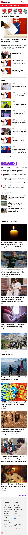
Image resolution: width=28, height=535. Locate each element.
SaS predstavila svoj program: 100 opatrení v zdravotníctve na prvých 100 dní (19, 104)
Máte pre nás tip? (7, 530)
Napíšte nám (6, 513)
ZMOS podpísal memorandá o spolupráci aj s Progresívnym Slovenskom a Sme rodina (19, 122)
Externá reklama (17, 507)
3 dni (16, 167)
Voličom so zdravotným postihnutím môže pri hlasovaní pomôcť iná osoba (18, 62)
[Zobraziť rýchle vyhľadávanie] (23, 5)
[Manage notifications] (2, 533)
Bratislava (5, 5)
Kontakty (6, 517)
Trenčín (15, 5)
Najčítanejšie (5, 167)
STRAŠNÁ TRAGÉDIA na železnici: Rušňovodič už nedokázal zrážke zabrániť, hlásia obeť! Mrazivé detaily (14, 187)
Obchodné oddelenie (8, 524)
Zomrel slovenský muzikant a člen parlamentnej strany (14, 182)
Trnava (10, 5)
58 (17, 156)
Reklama (16, 502)
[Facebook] (15, 518)
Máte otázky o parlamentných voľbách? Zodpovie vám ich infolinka (13, 40)
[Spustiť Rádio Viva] (8, 162)
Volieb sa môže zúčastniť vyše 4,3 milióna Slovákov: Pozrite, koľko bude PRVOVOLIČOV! (19, 131)
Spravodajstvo (6, 520)
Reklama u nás (17, 505)
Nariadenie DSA (7, 515)
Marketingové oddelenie (8, 528)
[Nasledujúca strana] (20, 156)
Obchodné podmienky (18, 509)
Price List (15, 513)
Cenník (15, 511)
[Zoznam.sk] (17, 528)
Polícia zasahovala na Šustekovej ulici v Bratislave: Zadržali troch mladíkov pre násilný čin (17, 197)
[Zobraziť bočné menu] (26, 5)
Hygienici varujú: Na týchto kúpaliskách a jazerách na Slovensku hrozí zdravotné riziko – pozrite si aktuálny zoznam (17, 204)
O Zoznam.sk (6, 502)
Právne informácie (7, 505)
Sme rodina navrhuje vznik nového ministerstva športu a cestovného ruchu (19, 140)
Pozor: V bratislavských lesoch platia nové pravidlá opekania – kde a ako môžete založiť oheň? (16, 210)
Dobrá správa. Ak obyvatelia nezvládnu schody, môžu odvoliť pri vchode (18, 70)
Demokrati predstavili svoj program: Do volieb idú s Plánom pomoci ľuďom (18, 113)
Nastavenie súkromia (8, 509)
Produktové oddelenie (8, 522)
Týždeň (24, 167)
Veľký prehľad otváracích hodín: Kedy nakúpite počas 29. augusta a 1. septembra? (14, 174)
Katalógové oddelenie (8, 526)
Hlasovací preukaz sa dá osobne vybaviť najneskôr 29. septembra (19, 86)
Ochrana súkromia (7, 507)
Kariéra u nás (6, 511)
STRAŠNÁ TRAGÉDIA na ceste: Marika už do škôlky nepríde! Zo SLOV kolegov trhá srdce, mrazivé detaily (15, 178)
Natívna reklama (17, 515)
